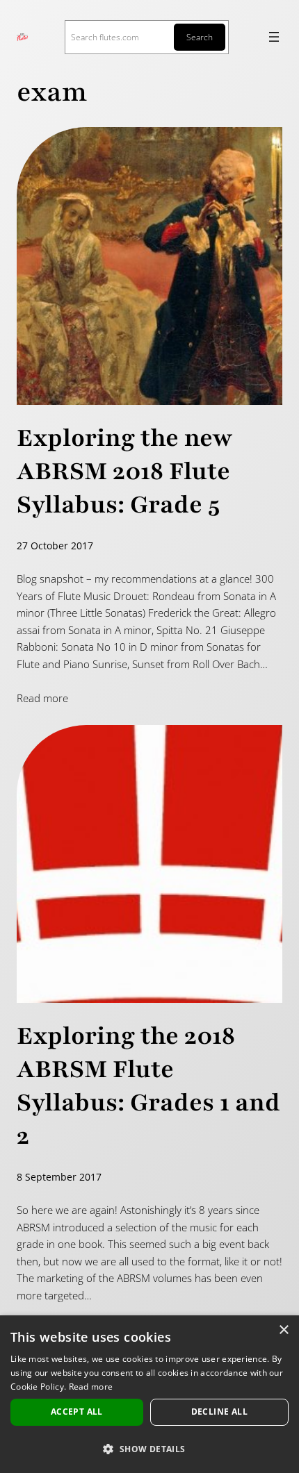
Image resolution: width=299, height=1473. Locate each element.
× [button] (283, 1330)
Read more (42, 698)
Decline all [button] (219, 1411)
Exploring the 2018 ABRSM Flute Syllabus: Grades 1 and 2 (148, 1086)
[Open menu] (274, 36)
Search (199, 37)
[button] (149, 1448)
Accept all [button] (77, 1411)
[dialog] (149, 1394)
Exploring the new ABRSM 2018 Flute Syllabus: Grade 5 (125, 472)
